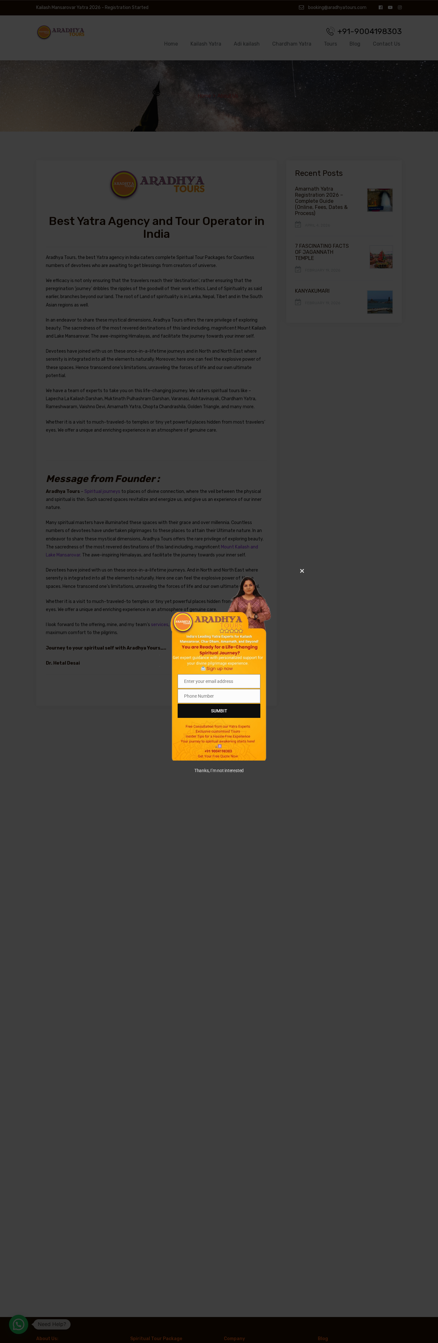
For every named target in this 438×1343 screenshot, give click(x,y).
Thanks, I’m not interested (219, 770)
